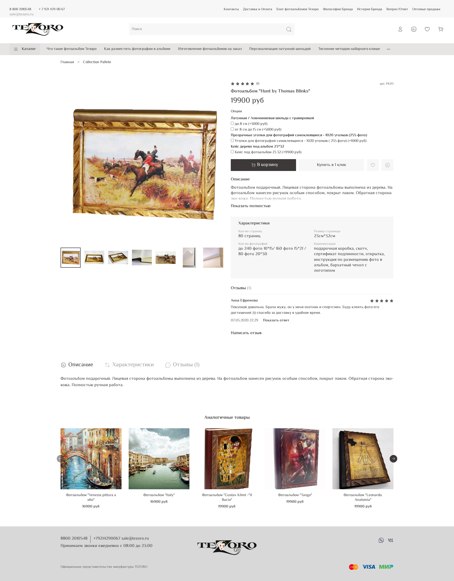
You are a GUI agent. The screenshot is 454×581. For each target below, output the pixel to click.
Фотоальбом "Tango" (295, 495)
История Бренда (369, 9)
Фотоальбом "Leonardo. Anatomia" (363, 497)
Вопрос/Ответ (397, 9)
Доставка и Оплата (257, 9)
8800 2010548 (74, 538)
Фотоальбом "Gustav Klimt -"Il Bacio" (227, 497)
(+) (251, 124)
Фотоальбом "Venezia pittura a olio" (91, 497)
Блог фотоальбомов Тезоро (297, 9)
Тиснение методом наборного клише (349, 49)
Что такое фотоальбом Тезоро (71, 49)
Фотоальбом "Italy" (159, 495)
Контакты (231, 9)
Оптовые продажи (426, 9)
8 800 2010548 (20, 9)
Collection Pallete (97, 62)
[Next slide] (215, 162)
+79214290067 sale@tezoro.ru (121, 538)
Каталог (29, 49)
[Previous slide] (68, 162)
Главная (67, 62)
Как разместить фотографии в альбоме (137, 49)
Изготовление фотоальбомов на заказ (210, 49)
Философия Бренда (338, 9)
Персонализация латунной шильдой (280, 49)
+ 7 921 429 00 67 (52, 9)
